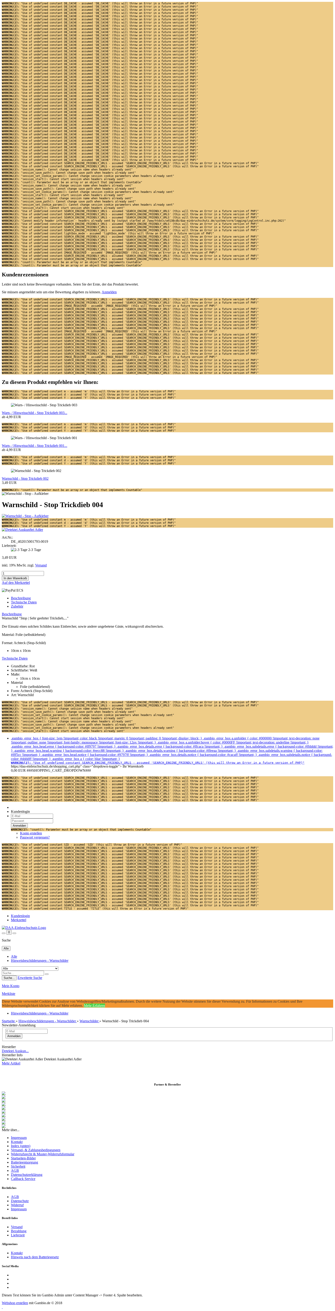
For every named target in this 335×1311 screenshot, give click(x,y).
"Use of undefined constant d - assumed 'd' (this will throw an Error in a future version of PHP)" (89, 394)
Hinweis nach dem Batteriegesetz (35, 1257)
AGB (15, 1170)
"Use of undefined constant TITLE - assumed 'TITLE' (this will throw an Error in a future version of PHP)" (95, 908)
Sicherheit (18, 1166)
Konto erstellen (31, 833)
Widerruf (17, 1205)
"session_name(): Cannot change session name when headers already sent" (67, 169)
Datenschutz (20, 1201)
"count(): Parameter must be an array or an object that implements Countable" (72, 182)
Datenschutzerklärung (26, 1175)
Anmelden (109, 292)
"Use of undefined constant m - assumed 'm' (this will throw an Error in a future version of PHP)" (89, 391)
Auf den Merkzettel (16, 583)
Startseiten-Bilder (23, 1158)
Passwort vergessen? (35, 837)
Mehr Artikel (11, 1063)
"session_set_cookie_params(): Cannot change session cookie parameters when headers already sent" (88, 176)
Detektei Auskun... (15, 1051)
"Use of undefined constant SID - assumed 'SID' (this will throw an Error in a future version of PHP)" (92, 844)
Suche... (9, 978)
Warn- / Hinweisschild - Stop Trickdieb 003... (34, 413)
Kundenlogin (20, 916)
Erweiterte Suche (30, 978)
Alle (14, 956)
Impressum (19, 1138)
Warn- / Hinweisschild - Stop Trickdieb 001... (34, 446)
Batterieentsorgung (24, 1162)
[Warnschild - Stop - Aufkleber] (25, 516)
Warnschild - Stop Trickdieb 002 (25, 478)
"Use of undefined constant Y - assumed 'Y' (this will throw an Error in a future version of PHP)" (89, 397)
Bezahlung (18, 1231)
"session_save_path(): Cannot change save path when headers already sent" (69, 172)
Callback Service (23, 1179)
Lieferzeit (18, 1235)
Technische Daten (24, 602)
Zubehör (17, 606)
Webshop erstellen (15, 1303)
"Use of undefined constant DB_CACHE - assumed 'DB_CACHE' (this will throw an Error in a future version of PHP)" (100, 3)
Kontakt (17, 1142)
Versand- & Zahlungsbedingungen (35, 1150)
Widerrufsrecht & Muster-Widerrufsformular (42, 1154)
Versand (17, 1227)
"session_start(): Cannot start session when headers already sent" (63, 179)
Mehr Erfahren (94, 1005)
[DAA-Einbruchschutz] (24, 928)
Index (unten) (20, 1146)
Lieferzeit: (9, 546)
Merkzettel (18, 920)
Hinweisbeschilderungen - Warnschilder (39, 960)
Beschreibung (21, 598)
